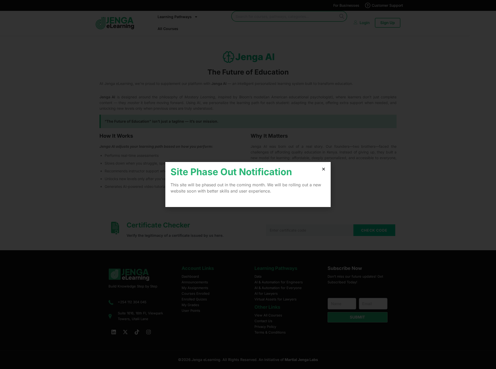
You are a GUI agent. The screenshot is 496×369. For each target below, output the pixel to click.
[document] (248, 184)
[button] (324, 169)
